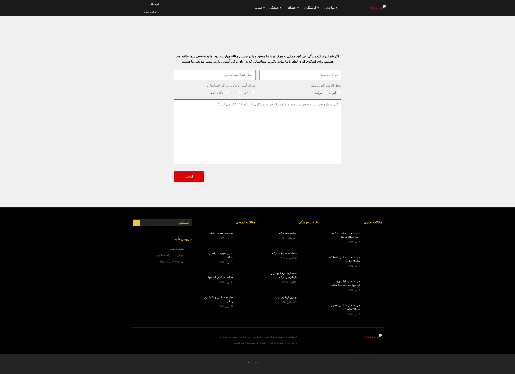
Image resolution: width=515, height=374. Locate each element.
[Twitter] (168, 339)
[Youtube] (138, 339)
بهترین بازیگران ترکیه (286, 297)
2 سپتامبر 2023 (289, 238)
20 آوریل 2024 (226, 238)
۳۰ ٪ (234, 92)
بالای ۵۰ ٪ (217, 92)
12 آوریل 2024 (226, 306)
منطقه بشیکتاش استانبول (220, 277)
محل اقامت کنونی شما (326, 85)
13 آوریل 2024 (226, 282)
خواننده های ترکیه (288, 233)
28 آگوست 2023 (289, 258)
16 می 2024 (354, 266)
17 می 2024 (354, 242)
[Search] (136, 223)
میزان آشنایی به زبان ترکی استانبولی (231, 85)
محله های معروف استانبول (220, 233)
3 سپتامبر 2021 (289, 302)
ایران (332, 92)
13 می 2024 (354, 290)
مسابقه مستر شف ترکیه (284, 253)
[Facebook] (182, 339)
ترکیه (318, 92)
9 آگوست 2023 (289, 282)
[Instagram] (153, 339)
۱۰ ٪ (247, 92)
